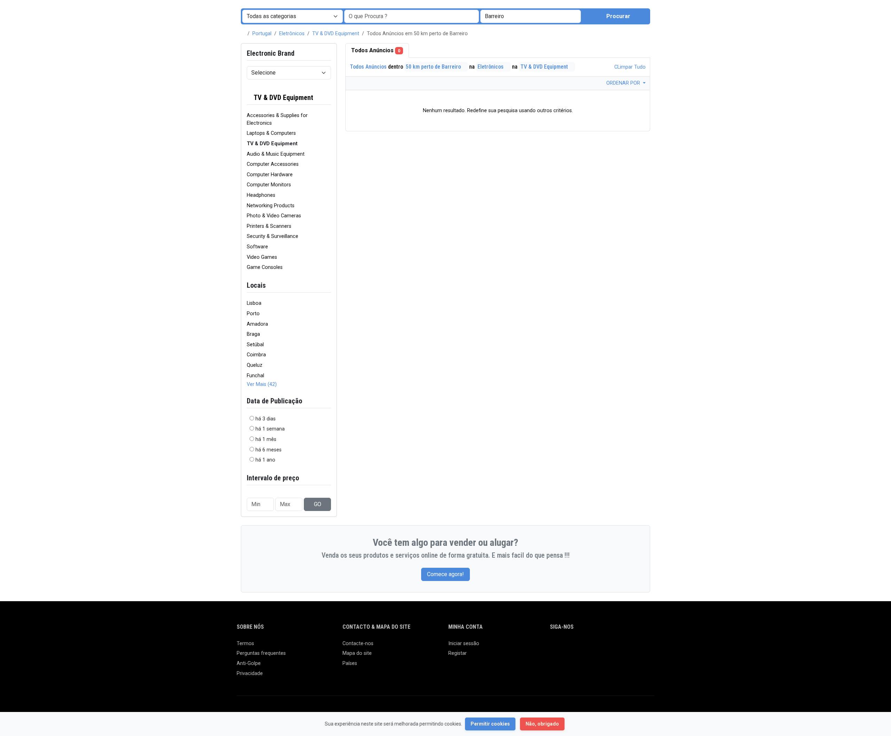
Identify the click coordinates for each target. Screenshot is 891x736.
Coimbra (256, 355)
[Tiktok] (604, 647)
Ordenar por (623, 83)
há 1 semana (270, 429)
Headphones (261, 195)
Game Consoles (265, 267)
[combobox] (530, 16)
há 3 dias (265, 419)
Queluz (254, 365)
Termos (245, 643)
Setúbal (255, 345)
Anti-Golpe (249, 663)
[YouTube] (614, 647)
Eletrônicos (292, 34)
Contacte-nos (357, 643)
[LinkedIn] (584, 647)
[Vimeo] (625, 647)
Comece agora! (445, 574)
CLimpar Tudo (629, 67)
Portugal (261, 34)
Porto (253, 314)
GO (317, 504)
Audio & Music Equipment (276, 154)
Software (257, 247)
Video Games (262, 257)
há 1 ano (265, 460)
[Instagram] (574, 647)
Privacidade (250, 673)
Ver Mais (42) (262, 384)
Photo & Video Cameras (274, 216)
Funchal (255, 376)
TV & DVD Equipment (335, 34)
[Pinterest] (594, 647)
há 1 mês (265, 439)
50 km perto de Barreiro (434, 66)
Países (349, 663)
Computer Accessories (273, 164)
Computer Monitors (269, 185)
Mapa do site (357, 653)
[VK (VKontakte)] (635, 647)
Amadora (257, 324)
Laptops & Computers (271, 133)
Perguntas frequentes (261, 653)
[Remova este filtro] (328, 97)
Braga (253, 334)
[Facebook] (554, 647)
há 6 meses (268, 450)
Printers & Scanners (269, 226)
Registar (457, 653)
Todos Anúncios (375, 50)
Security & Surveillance (272, 236)
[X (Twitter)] (564, 647)
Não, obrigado (542, 724)
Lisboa (254, 303)
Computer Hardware (270, 175)
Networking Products (270, 206)
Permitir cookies (490, 724)
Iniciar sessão (463, 643)
